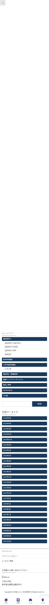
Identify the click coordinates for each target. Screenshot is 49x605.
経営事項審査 (7, 359)
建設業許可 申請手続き (13, 343)
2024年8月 (7, 461)
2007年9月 (7, 541)
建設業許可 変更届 (11, 347)
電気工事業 (7, 385)
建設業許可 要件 (10, 350)
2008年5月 (7, 530)
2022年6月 (7, 482)
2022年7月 (7, 477)
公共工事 (8, 369)
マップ (43, 603)
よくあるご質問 (7, 561)
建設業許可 (7, 339)
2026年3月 (7, 429)
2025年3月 (7, 450)
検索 (40, 403)
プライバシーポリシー (10, 556)
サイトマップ (6, 551)
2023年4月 (7, 466)
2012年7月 (7, 514)
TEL (6, 603)
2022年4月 (7, 487)
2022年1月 (7, 498)
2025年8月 (7, 445)
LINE (18, 603)
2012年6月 (7, 520)
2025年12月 (7, 439)
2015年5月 (7, 504)
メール (30, 603)
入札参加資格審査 (9, 365)
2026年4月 (7, 423)
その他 (5, 395)
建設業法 (8, 354)
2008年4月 (7, 536)
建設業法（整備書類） (11, 374)
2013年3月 (7, 509)
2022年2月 (7, 493)
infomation (7, 390)
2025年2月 (7, 455)
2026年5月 (7, 418)
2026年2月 (7, 434)
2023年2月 (7, 471)
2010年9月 (7, 525)
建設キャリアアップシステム (13, 379)
